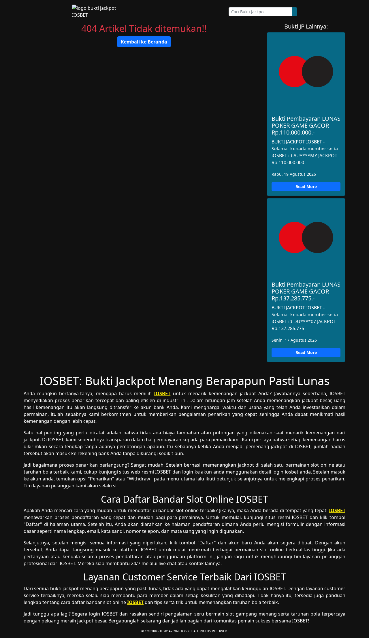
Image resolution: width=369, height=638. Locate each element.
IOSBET (162, 393)
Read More (306, 186)
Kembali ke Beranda (144, 42)
